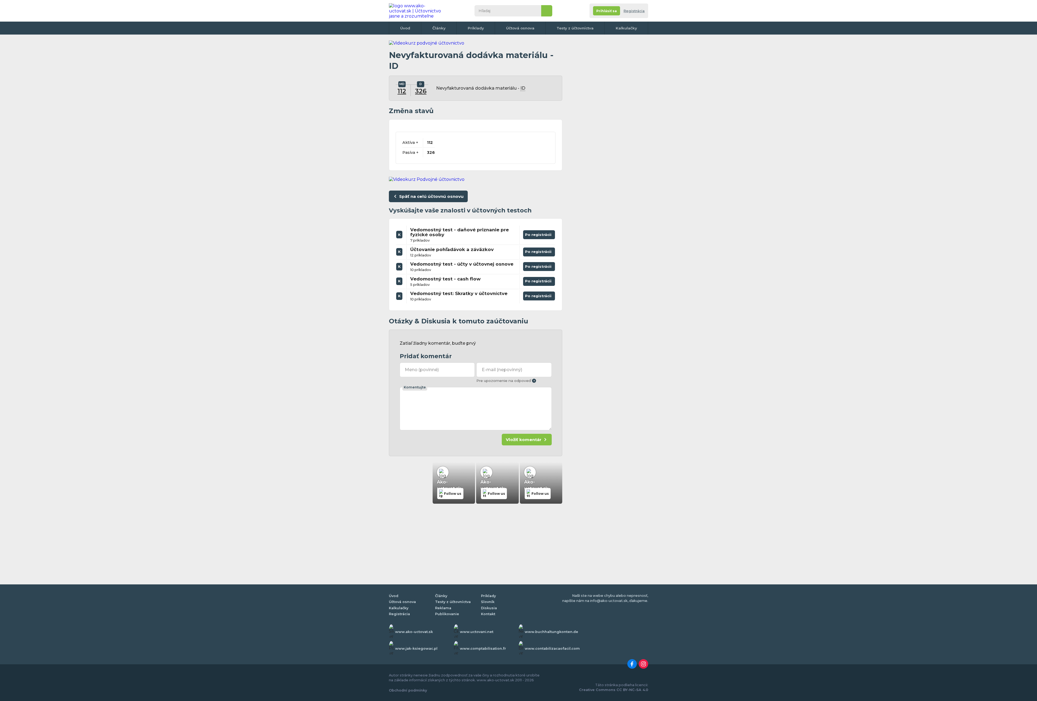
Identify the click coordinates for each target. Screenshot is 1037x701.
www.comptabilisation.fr (483, 648)
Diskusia (489, 608)
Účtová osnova (520, 28)
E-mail (502, 369)
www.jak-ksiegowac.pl (416, 648)
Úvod (405, 28)
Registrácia (634, 11)
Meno (422, 369)
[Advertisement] (607, 121)
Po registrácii (539, 233)
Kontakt (488, 614)
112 (402, 91)
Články (439, 28)
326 (420, 91)
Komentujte (415, 387)
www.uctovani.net (476, 632)
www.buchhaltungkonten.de (551, 632)
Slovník (487, 602)
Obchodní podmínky (408, 690)
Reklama (443, 608)
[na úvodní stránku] (417, 11)
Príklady (476, 28)
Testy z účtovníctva (575, 28)
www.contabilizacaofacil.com (552, 648)
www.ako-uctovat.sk (414, 632)
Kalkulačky (626, 28)
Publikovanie (447, 614)
